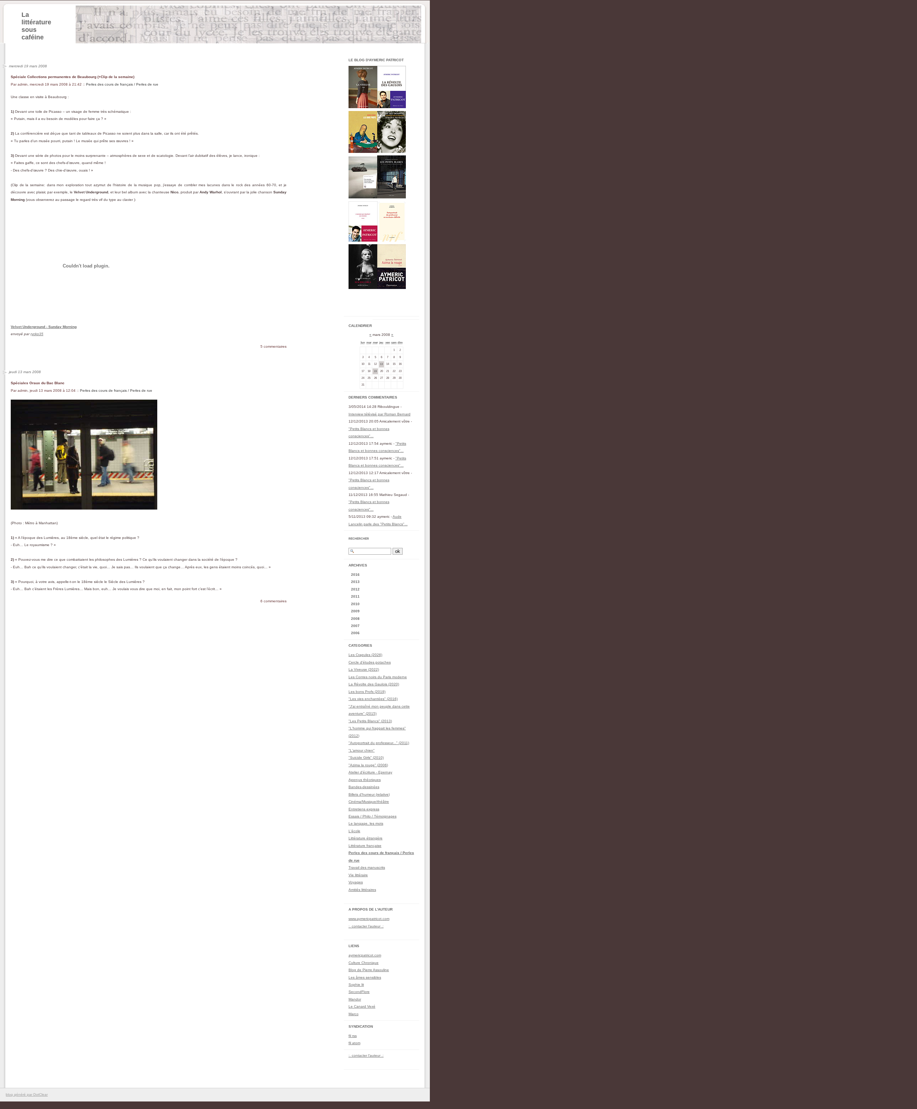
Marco (354, 1014)
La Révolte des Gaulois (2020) (374, 684)
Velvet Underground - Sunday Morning (44, 327)
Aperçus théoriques (365, 780)
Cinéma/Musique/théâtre (369, 802)
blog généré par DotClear (27, 1094)
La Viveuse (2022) (364, 669)
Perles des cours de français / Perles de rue (122, 84)
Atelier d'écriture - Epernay (370, 772)
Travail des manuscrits (367, 867)
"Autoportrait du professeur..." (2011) (379, 743)
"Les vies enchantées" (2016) (373, 699)
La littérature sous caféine (36, 26)
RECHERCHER (359, 538)
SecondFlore (359, 992)
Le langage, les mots (366, 823)
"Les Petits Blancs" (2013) (370, 721)
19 (375, 371)
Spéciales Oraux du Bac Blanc (37, 383)
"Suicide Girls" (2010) (366, 758)
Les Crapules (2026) (365, 655)
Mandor (355, 999)
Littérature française (365, 846)
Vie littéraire (358, 875)
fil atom (354, 1043)
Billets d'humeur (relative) (369, 794)
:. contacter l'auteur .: (366, 926)
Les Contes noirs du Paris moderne (378, 677)
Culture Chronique (364, 963)
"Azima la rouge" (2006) (368, 765)
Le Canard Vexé (362, 1006)
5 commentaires (273, 346)
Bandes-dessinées (364, 787)
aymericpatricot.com (365, 955)
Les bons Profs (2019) (367, 692)
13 (381, 364)
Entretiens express (364, 809)
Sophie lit (356, 985)
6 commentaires (273, 601)
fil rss (353, 1036)
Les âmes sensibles (365, 977)
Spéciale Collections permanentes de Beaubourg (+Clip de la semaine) (72, 77)
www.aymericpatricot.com (369, 919)
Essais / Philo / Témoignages (373, 816)
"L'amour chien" (362, 750)
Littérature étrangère (366, 838)
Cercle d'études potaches (370, 662)
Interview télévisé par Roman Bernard (380, 414)
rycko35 (36, 334)
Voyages (356, 882)
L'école (354, 831)
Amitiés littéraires (362, 890)
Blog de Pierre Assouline (369, 970)
